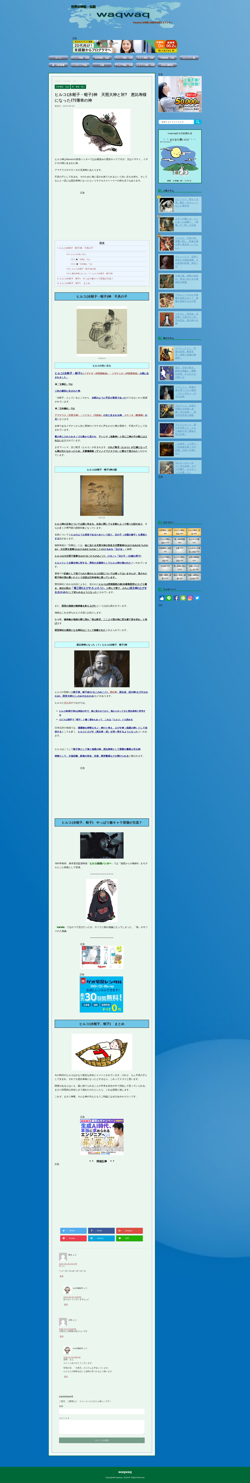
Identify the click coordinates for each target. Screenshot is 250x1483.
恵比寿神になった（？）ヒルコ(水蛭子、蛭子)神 (89, 273)
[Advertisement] (102, 212)
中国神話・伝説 (167, 57)
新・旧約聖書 (58, 65)
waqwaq (125, 1472)
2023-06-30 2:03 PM (68, 1264)
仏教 (102, 65)
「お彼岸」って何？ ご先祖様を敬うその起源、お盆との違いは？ (185, 448)
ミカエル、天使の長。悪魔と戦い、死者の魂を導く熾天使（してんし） (186, 243)
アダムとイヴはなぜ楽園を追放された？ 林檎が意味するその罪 (186, 298)
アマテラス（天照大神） (67, 415)
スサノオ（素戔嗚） (134, 415)
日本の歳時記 (167, 65)
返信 (62, 1276)
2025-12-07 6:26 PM (67, 1329)
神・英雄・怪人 (180, 566)
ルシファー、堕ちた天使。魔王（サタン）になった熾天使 (186, 202)
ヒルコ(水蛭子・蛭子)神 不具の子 (75, 248)
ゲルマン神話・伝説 (124, 57)
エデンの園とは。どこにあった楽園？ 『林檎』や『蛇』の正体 (186, 221)
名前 (61, 1406)
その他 (163, 566)
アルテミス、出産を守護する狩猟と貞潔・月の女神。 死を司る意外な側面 (185, 410)
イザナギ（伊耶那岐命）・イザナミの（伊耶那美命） (112, 373)
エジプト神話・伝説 (145, 65)
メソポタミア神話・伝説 (80, 65)
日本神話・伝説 (102, 57)
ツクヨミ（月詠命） (92, 415)
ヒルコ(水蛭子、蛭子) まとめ (73, 283)
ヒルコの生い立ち (76, 254)
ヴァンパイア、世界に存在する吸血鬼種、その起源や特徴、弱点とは (186, 261)
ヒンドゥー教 (189, 57)
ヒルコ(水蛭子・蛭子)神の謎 (81, 269)
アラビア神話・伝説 (124, 65)
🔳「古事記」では (80, 259)
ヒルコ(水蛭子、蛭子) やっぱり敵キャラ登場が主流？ (85, 278)
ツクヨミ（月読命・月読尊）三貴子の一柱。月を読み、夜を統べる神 (186, 318)
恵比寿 (113, 692)
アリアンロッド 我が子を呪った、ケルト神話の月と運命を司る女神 (185, 429)
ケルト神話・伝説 (145, 57)
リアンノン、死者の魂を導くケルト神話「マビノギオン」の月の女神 (185, 392)
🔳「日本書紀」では (81, 264)
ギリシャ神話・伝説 (80, 57)
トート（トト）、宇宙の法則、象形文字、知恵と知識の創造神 (185, 353)
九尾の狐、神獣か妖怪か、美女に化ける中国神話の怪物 (186, 279)
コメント (64, 1418)
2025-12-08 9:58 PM (71, 1357)
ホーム (58, 57)
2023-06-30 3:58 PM (72, 1297)
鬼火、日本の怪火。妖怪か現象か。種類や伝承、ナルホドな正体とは (185, 372)
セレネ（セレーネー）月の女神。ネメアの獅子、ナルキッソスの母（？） (185, 467)
